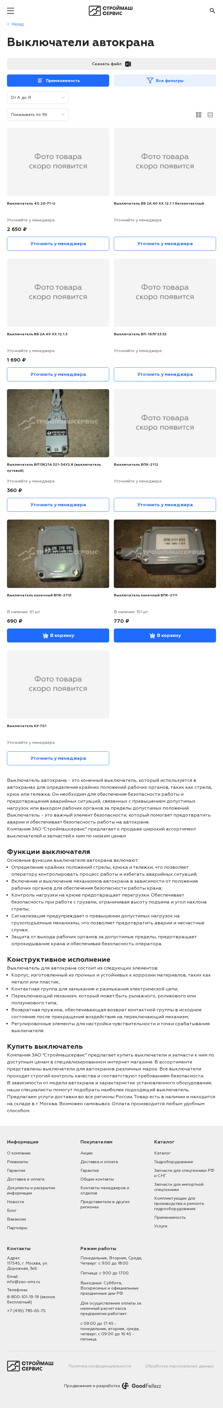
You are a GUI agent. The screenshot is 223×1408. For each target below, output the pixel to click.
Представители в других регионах (105, 1204)
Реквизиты (17, 1161)
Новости (15, 1201)
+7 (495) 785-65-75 (26, 1310)
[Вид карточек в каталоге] (198, 115)
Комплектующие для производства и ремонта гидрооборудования (179, 1203)
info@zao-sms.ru (23, 1281)
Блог (12, 1210)
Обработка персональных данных (179, 1366)
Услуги (160, 1226)
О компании (18, 1153)
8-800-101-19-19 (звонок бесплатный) (31, 1299)
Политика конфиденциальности (99, 1366)
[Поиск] (212, 10)
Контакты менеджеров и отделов (104, 1190)
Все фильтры (170, 80)
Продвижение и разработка (92, 1385)
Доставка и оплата (25, 1179)
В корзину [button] (62, 635)
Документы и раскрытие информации (31, 1190)
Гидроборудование (173, 1161)
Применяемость (63, 80)
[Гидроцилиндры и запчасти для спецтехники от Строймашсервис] (112, 11)
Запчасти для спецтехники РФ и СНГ (184, 1173)
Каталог (162, 1153)
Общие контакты (97, 1179)
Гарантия (16, 1170)
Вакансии (16, 1219)
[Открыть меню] (10, 11)
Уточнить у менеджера (58, 244)
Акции (86, 1153)
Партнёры (17, 1227)
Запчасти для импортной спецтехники (179, 1187)
